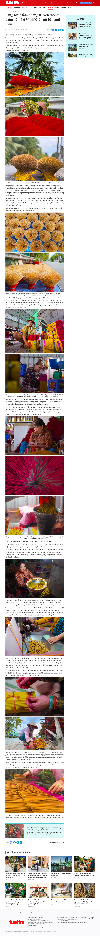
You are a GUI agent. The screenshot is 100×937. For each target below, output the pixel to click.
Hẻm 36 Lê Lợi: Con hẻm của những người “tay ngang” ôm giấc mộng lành (37, 902)
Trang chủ (8, 11)
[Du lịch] (22, 2)
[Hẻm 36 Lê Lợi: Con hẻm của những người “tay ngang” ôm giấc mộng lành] (38, 890)
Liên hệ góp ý (80, 922)
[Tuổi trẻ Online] (17, 922)
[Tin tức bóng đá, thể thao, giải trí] (8, 8)
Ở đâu (44, 7)
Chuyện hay (71, 7)
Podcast (47, 2)
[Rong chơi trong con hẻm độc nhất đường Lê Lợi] (61, 890)
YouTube (55, 2)
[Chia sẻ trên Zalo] (52, 30)
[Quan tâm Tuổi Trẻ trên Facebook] (92, 922)
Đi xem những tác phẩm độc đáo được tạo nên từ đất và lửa (86, 56)
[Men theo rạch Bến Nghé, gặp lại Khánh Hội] (72, 47)
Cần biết (63, 2)
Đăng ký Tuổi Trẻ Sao (86, 2)
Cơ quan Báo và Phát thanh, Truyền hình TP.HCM (39, 927)
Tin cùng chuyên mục (18, 852)
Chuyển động (16, 7)
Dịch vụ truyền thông (62, 922)
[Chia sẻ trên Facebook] (56, 30)
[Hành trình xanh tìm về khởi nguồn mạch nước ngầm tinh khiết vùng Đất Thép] (15, 890)
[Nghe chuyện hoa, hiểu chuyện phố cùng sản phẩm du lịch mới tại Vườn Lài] (72, 25)
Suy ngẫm (25, 7)
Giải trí (57, 7)
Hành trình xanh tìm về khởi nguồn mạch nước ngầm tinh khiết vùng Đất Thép (14, 902)
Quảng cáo (71, 2)
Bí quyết (63, 7)
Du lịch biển (33, 7)
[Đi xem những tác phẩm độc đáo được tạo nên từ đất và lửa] (84, 864)
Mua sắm (82, 913)
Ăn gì (40, 7)
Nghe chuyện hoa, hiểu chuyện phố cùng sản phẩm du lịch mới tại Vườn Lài (15, 875)
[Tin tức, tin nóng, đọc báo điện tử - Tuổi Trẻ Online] (12, 2)
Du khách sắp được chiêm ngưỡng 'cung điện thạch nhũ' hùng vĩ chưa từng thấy (83, 902)
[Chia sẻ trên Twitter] (59, 30)
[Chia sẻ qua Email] (62, 30)
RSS (85, 922)
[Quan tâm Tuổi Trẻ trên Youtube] (89, 922)
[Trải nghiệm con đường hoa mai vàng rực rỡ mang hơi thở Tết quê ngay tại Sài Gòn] (14, 831)
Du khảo (50, 7)
